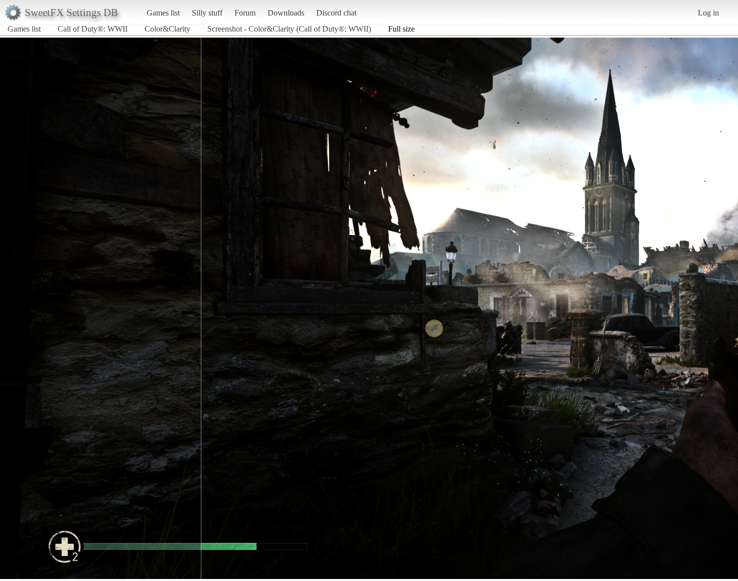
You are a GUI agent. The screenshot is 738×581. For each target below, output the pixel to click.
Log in (708, 13)
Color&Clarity (167, 29)
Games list (163, 13)
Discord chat (336, 13)
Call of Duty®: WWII (93, 29)
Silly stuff (207, 13)
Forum (245, 13)
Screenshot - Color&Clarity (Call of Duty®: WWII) (289, 29)
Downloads (286, 13)
